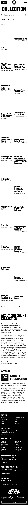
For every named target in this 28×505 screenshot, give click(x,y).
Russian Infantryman (18, 278)
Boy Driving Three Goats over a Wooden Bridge (20, 66)
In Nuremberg (5, 179)
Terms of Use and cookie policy (10, 498)
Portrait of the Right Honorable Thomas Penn (6, 115)
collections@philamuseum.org (9, 363)
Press (2, 421)
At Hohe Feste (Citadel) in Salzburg (19, 208)
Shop (2, 423)
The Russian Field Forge (5, 268)
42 (19, 306)
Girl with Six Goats (20, 39)
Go (26, 15)
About (3, 417)
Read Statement (5, 473)
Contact (17, 419)
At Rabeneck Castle (18, 297)
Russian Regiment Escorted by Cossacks (18, 249)
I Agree (14, 502)
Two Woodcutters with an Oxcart (20, 113)
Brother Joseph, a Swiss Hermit (20, 140)
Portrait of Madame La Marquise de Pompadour (18, 189)
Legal (16, 423)
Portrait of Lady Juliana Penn (19, 91)
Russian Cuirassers (5, 247)
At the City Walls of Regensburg (6, 157)
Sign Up (3, 462)
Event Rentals (19, 417)
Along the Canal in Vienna (7, 207)
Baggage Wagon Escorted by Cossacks (20, 228)
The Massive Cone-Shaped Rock (5, 87)
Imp (2, 47)
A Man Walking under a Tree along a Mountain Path (6, 66)
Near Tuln (4, 225)
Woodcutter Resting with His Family (6, 139)
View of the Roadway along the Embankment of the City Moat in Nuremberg (20, 160)
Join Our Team (5, 419)
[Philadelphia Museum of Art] (14, 2)
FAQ (16, 421)
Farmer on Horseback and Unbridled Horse (6, 297)
